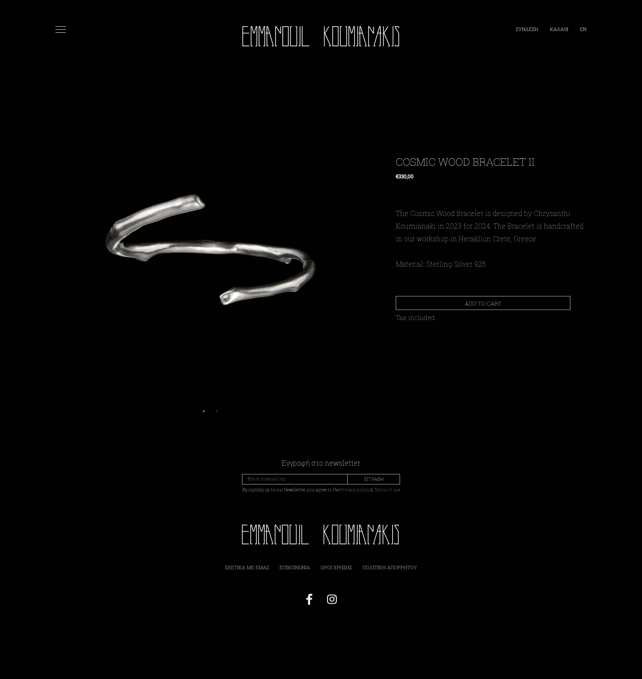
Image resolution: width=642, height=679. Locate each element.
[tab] (204, 411)
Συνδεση (527, 29)
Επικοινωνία (295, 567)
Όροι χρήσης (336, 567)
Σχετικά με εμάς (247, 567)
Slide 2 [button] (217, 411)
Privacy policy (354, 490)
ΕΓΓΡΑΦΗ (373, 479)
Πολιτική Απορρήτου (389, 567)
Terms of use (387, 490)
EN (583, 29)
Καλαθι (560, 29)
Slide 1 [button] (204, 411)
